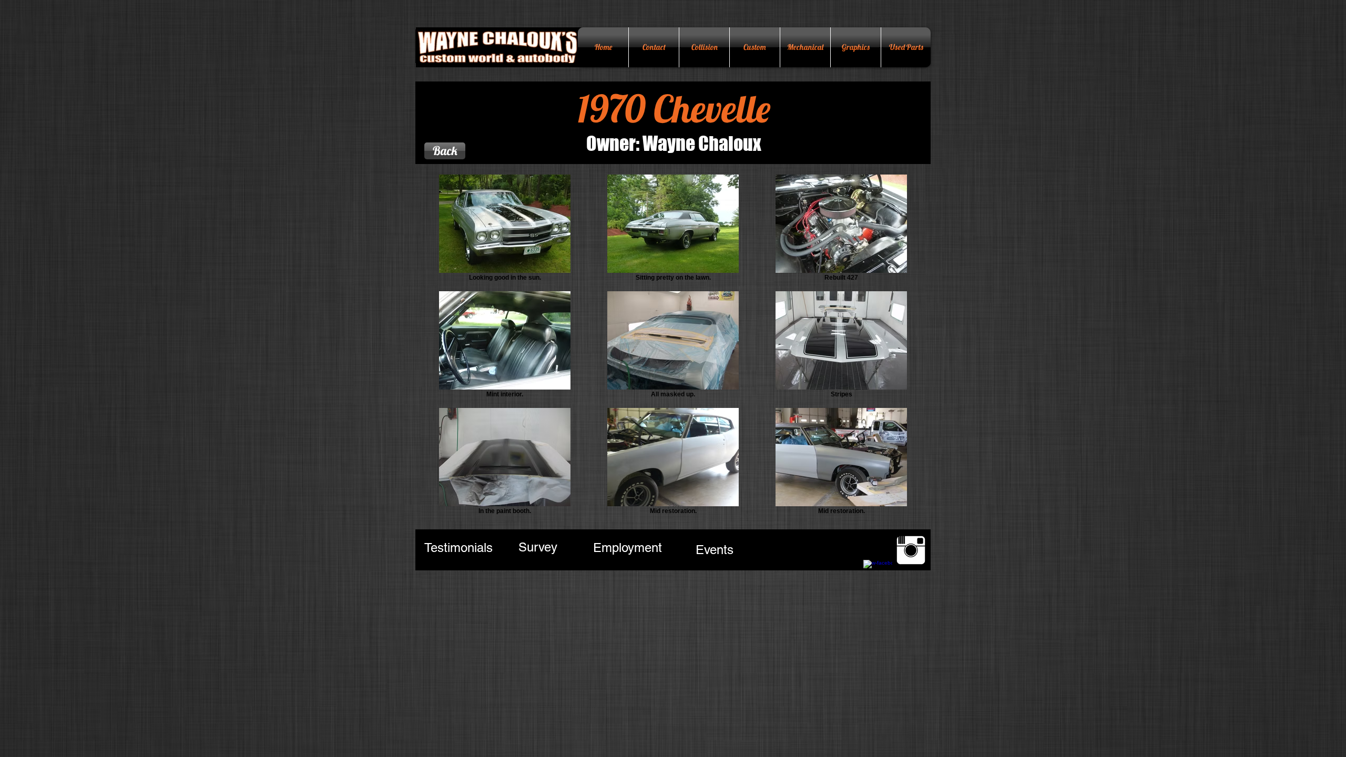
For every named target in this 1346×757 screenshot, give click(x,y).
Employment (627, 547)
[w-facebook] (877, 574)
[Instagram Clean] (910, 550)
